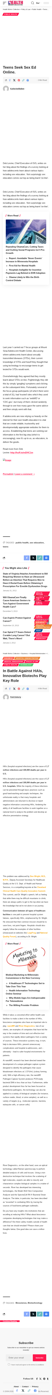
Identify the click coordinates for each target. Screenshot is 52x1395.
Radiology (41, 638)
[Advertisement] (26, 40)
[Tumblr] (47, 1379)
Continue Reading (10, 1321)
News (38, 630)
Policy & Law (40, 598)
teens (5, 546)
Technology (26, 665)
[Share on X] (14, 80)
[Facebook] (37, 1379)
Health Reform (39, 593)
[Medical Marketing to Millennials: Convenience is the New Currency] (26, 960)
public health (22, 542)
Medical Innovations (13, 661)
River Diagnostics (27, 1026)
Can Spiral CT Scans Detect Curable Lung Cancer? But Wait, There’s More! (17, 635)
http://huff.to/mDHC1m (21, 452)
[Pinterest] (44, 1379)
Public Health (10, 14)
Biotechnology (35, 1303)
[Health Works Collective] (15, 3)
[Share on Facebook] (10, 80)
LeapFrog (31, 933)
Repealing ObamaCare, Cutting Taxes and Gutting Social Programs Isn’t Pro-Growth (25, 249)
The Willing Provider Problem (24, 1005)
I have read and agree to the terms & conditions (27, 1365)
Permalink (8, 474)
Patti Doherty (15, 697)
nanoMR (11, 1026)
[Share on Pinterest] (19, 80)
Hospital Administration (43, 626)
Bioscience (21, 1303)
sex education (37, 542)
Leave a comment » (25, 474)
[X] (40, 1379)
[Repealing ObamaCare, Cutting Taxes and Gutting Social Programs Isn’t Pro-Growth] (26, 232)
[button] (5, 3)
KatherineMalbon (17, 89)
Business (40, 622)
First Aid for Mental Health (22, 265)
